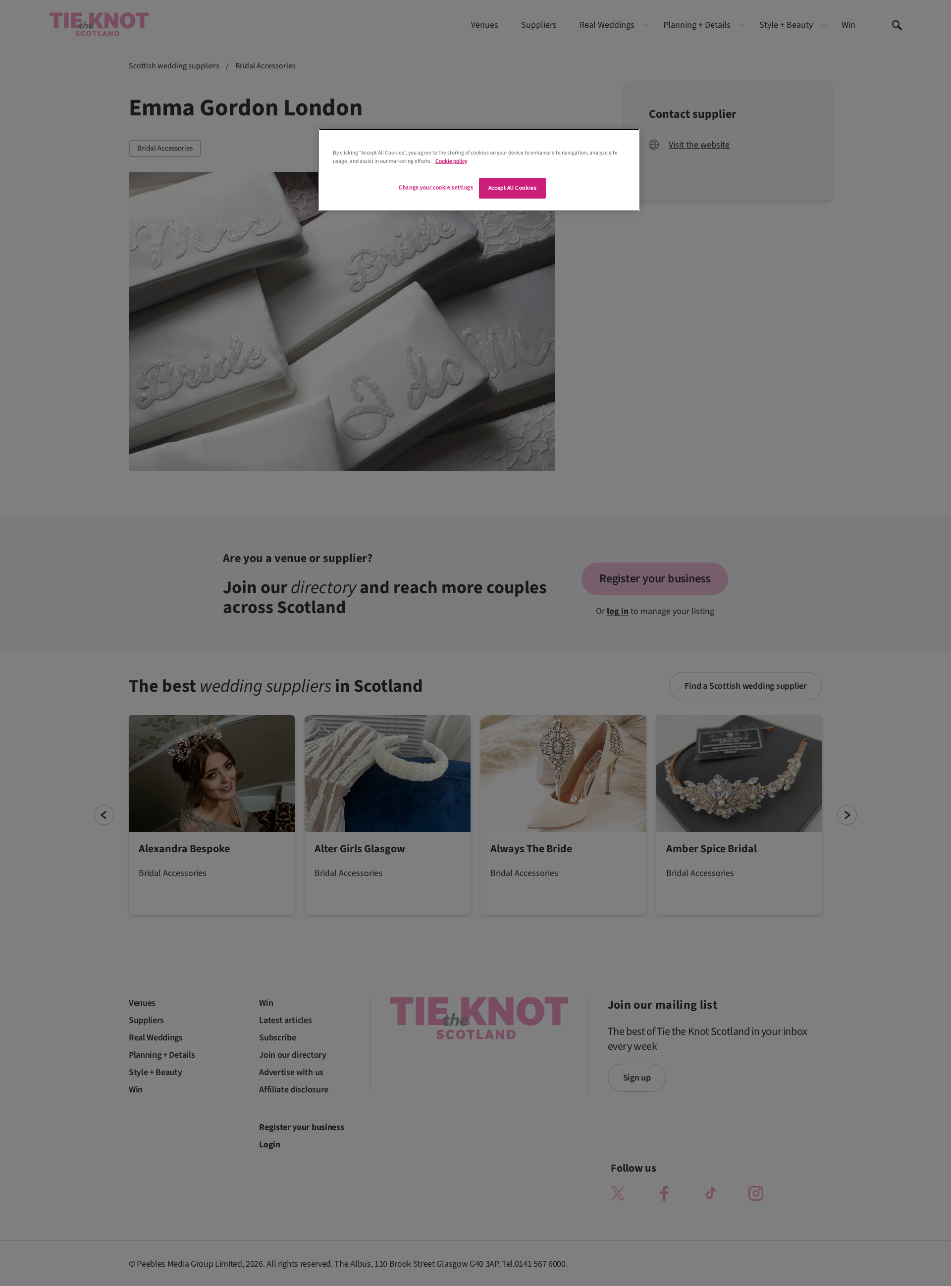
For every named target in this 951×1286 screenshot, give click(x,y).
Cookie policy (451, 161)
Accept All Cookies (512, 188)
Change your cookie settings (436, 187)
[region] (479, 170)
